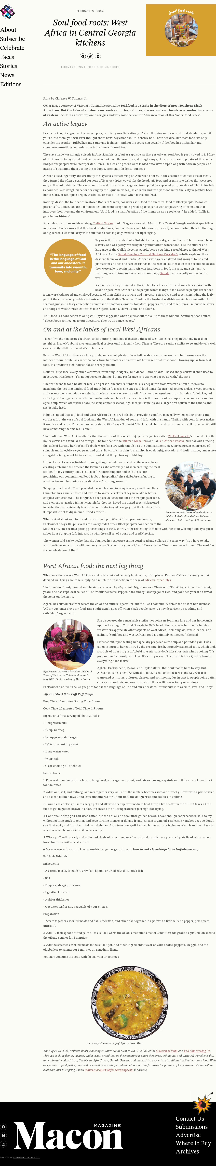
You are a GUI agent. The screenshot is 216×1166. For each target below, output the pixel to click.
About (8, 30)
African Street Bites (158, 580)
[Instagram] (3, 1144)
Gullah (164, 273)
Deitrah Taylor (103, 223)
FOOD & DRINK (98, 67)
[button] (83, 56)
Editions (10, 85)
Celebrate (12, 48)
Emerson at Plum (167, 1051)
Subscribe (12, 39)
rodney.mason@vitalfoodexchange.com (109, 1070)
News (7, 76)
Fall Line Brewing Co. (197, 1051)
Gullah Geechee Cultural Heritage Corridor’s (148, 254)
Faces (7, 57)
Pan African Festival (171, 441)
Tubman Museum (134, 441)
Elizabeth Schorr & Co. (26, 1157)
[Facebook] (3, 1127)
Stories (8, 66)
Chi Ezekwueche (179, 436)
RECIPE (114, 67)
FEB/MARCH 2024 (73, 67)
